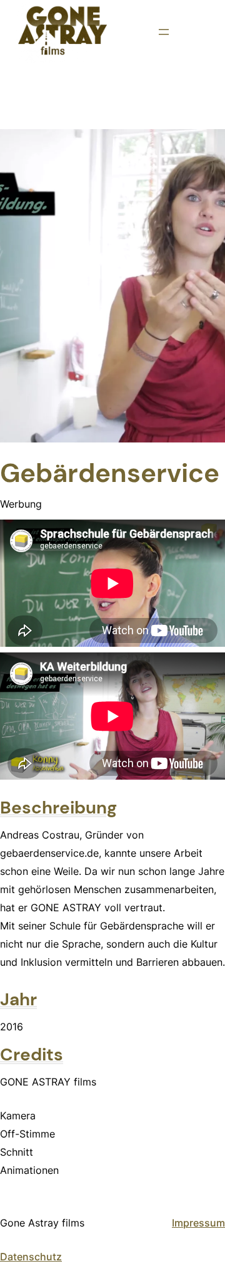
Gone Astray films (42, 1222)
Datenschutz (31, 1256)
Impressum (198, 1222)
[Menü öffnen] (163, 31)
